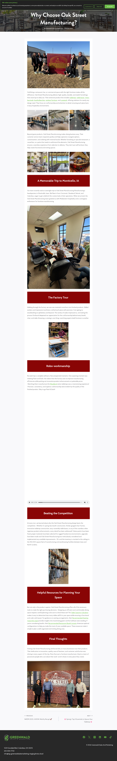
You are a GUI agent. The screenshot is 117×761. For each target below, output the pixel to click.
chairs (87, 98)
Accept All (109, 6)
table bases (80, 98)
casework (64, 100)
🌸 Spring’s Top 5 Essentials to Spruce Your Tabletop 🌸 (78, 719)
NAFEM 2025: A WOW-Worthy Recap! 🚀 (38, 717)
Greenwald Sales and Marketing (54, 28)
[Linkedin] (100, 737)
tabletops (73, 98)
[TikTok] (110, 737)
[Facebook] (84, 737)
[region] (58, 5)
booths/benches (39, 100)
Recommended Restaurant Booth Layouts (62, 623)
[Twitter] (89, 737)
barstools (30, 100)
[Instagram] (94, 737)
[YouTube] (105, 737)
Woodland (53, 384)
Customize (88, 6)
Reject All (99, 6)
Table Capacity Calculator (79, 613)
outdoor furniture (51, 100)
